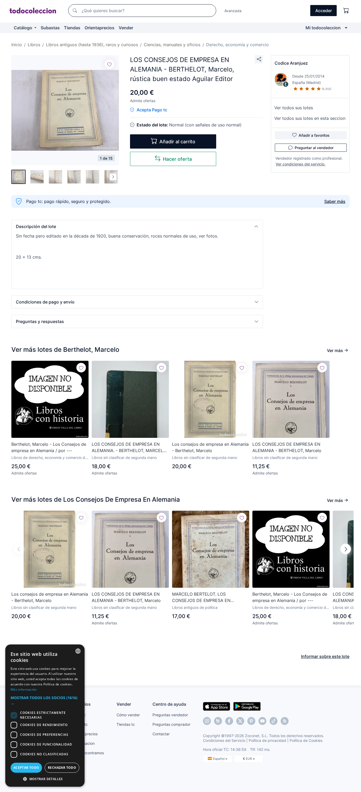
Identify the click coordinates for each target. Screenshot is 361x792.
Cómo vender (128, 715)
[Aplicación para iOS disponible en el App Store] (216, 706)
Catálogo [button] (23, 27)
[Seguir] (109, 64)
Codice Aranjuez (291, 63)
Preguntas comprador (171, 724)
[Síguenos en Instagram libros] (218, 721)
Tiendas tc (126, 724)
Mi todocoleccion (323, 27)
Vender (126, 27)
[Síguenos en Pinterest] (251, 721)
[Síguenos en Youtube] (262, 721)
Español (219, 759)
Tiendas (72, 27)
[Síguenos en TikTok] (273, 721)
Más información (24, 689)
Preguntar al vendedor (314, 147)
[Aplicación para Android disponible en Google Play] (247, 706)
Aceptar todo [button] (26, 767)
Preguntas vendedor (170, 715)
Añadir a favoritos (314, 135)
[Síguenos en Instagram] (207, 721)
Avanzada (233, 10)
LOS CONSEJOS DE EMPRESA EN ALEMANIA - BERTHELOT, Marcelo (286, 447)
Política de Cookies (306, 740)
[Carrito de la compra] (346, 10)
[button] (137, 226)
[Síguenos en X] (240, 721)
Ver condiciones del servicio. (300, 164)
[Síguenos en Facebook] (229, 721)
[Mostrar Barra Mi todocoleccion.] (346, 27)
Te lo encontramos (88, 753)
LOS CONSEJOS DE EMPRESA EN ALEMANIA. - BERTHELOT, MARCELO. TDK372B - (129, 448)
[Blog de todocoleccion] (285, 721)
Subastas (50, 27)
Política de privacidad (267, 740)
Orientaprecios (99, 27)
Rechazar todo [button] (62, 767)
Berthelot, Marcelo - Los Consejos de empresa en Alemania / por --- (48, 447)
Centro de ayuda (169, 704)
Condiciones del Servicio (224, 740)
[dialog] (45, 715)
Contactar (161, 734)
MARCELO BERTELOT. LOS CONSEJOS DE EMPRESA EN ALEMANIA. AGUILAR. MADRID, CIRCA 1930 (210, 597)
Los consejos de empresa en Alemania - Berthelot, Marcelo (210, 447)
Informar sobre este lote (325, 656)
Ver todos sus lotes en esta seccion (309, 118)
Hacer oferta (177, 159)
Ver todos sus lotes (293, 107)
